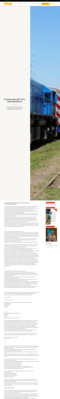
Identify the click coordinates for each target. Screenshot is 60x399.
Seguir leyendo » (48, 249)
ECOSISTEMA (48, 243)
